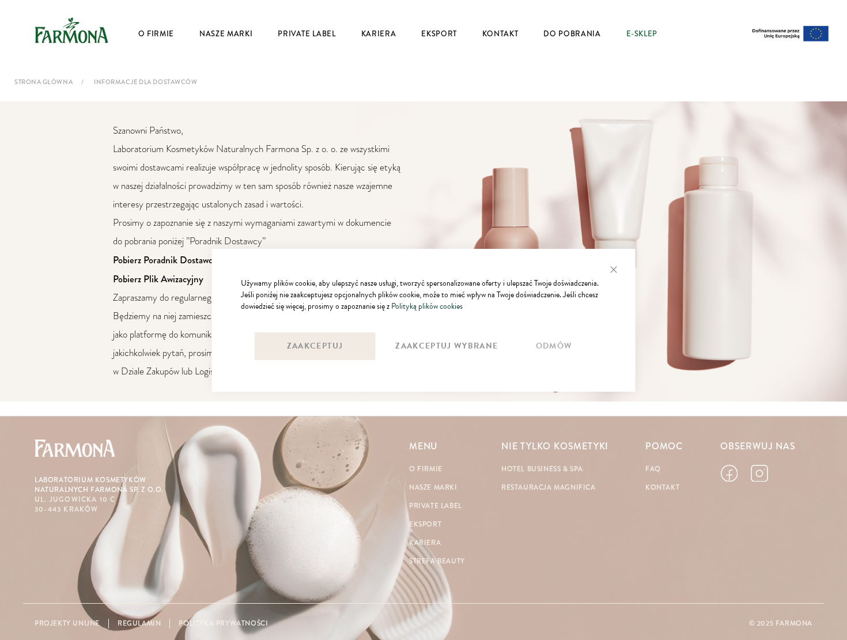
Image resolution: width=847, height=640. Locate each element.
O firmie (426, 469)
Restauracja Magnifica (548, 488)
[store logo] (71, 30)
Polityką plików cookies (427, 306)
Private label (435, 506)
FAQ (653, 469)
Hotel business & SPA (542, 469)
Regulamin (139, 623)
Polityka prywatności (223, 623)
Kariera (425, 543)
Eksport (425, 524)
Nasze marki (433, 488)
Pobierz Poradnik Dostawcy (165, 260)
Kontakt (662, 488)
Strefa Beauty (437, 561)
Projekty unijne (67, 623)
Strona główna (43, 82)
